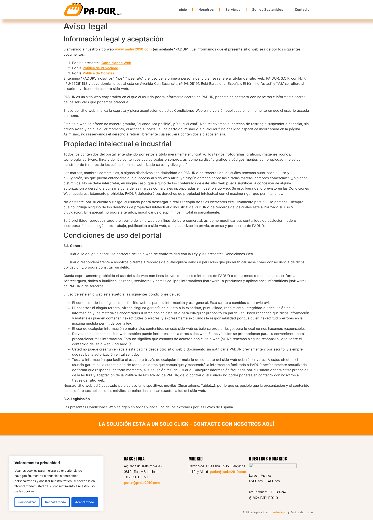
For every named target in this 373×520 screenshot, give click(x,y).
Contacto (302, 10)
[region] (56, 483)
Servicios (232, 10)
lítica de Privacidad (102, 68)
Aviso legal (279, 512)
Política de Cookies (99, 73)
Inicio (183, 10)
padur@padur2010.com (142, 483)
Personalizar (27, 502)
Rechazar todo (55, 502)
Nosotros (205, 10)
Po (85, 68)
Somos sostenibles (267, 10)
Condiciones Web (116, 63)
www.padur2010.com (133, 49)
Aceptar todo (84, 502)
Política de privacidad (256, 512)
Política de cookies (302, 512)
